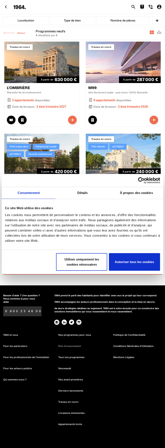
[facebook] (57, 322)
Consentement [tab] (29, 193)
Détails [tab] (82, 193)
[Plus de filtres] (157, 20)
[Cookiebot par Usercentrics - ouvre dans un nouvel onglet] (141, 180)
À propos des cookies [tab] (136, 193)
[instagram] (78, 322)
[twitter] (71, 322)
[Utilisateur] (159, 6)
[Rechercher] (133, 6)
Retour (21, 33)
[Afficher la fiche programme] (72, 120)
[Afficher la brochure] (11, 120)
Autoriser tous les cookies (134, 261)
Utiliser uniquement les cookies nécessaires (81, 261)
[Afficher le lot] (22, 120)
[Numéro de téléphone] (150, 6)
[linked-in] (64, 322)
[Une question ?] (142, 6)
